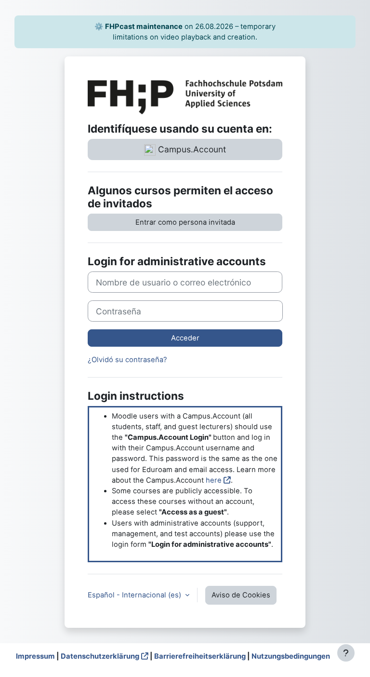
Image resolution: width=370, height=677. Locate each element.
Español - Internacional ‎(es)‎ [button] (135, 595)
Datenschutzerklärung (100, 656)
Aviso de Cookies (240, 595)
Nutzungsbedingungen (290, 656)
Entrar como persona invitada (185, 222)
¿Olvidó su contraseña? (127, 359)
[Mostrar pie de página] (346, 653)
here (214, 480)
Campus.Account (191, 149)
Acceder (185, 338)
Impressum (35, 656)
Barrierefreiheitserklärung (200, 656)
